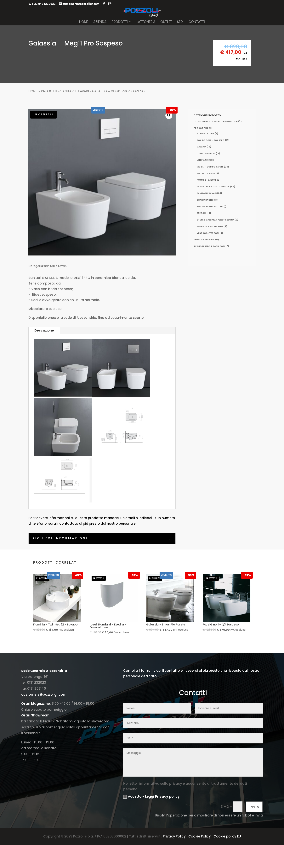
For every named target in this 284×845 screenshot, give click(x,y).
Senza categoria (204, 239)
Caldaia (201, 146)
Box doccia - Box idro (210, 140)
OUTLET (166, 22)
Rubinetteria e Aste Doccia (213, 186)
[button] (168, 115)
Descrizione (44, 330)
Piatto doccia (206, 173)
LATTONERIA (146, 22)
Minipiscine (203, 160)
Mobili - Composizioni (210, 166)
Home (33, 91)
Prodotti (49, 91)
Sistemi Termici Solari (210, 206)
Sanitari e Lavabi (74, 91)
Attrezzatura (205, 133)
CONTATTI (197, 22)
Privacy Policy (174, 836)
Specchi (201, 213)
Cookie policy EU (227, 836)
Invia (254, 807)
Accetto (154, 796)
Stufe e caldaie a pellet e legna (215, 219)
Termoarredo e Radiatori (209, 246)
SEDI (180, 22)
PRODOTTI (119, 22)
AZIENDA (99, 22)
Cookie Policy (199, 836)
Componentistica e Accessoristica (216, 121)
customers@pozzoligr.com (43, 694)
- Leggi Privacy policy (161, 796)
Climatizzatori (206, 153)
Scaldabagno (205, 199)
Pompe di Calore (206, 179)
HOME (83, 22)
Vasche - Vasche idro (210, 226)
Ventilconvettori (208, 233)
